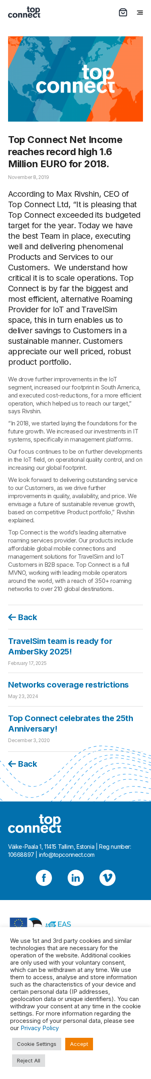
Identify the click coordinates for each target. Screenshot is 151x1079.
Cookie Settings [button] (36, 1044)
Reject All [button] (28, 1060)
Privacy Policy (40, 1028)
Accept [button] (79, 1044)
